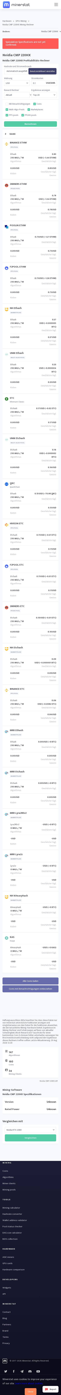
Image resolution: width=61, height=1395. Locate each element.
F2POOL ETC (17, 565)
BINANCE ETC (17, 689)
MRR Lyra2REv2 (18, 813)
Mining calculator (11, 1208)
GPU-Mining (21, 21)
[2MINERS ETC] (7, 608)
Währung (8, 78)
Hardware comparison (14, 1270)
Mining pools (9, 1190)
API (4, 1294)
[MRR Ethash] (7, 732)
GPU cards (8, 1263)
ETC (12, 398)
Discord (38, 1371)
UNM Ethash (17, 353)
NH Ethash (16, 308)
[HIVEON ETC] (7, 525)
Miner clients (9, 1183)
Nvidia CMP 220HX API (49, 1081)
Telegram (22, 1371)
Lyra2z (13, 866)
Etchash (13, 408)
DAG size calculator (12, 1233)
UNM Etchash (17, 438)
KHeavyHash (15, 907)
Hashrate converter (12, 1214)
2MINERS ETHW (18, 184)
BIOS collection (10, 1239)
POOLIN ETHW (18, 225)
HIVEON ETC (16, 523)
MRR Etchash (17, 772)
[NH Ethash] (7, 310)
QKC (12, 483)
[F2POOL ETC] (7, 567)
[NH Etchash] (7, 649)
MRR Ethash (16, 730)
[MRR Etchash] (7, 773)
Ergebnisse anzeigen (40, 90)
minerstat (17, 4)
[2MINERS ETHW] (7, 186)
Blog (5, 1318)
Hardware (7, 21)
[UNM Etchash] (7, 440)
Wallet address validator (15, 1220)
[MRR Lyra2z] (7, 856)
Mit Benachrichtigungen (19, 104)
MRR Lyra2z (16, 854)
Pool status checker (12, 1226)
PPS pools (13, 115)
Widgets (7, 1288)
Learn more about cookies (29, 1383)
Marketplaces (37, 109)
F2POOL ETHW (18, 267)
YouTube (30, 1371)
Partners (7, 1324)
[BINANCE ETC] (7, 691)
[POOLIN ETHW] (7, 227)
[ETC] (7, 399)
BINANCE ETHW (18, 143)
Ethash (13, 154)
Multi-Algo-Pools (16, 109)
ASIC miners (8, 1257)
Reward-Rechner (11, 90)
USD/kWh (50, 83)
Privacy (6, 1343)
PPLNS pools (30, 115)
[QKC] (7, 484)
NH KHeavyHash (19, 896)
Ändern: (6, 31)
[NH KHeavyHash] (7, 897)
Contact (7, 1312)
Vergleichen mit (13, 1121)
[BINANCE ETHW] (7, 144)
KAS (12, 937)
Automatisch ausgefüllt (17, 71)
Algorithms (8, 1177)
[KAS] (7, 938)
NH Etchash (16, 648)
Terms (6, 1337)
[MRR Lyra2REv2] (7, 815)
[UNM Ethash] (7, 355)
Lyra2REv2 (14, 824)
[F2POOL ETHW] (7, 268)
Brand (5, 1331)
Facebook (14, 1371)
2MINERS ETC (17, 606)
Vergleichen (30, 1138)
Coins (39, 104)
